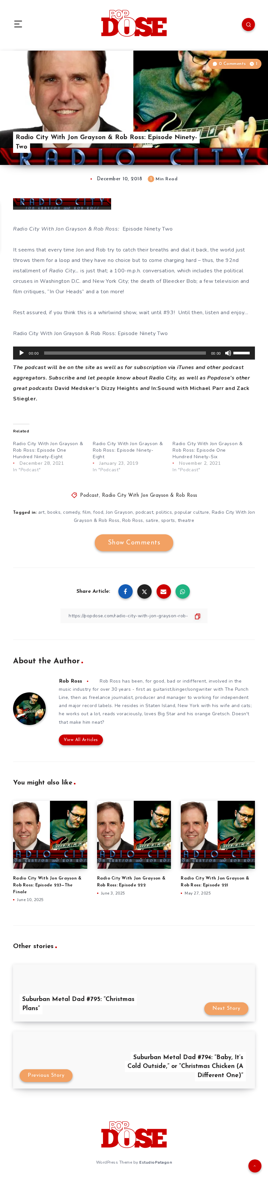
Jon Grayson (119, 512)
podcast (145, 512)
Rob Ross (132, 520)
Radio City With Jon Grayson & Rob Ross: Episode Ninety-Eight (128, 450)
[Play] (21, 353)
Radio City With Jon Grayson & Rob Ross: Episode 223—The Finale (47, 885)
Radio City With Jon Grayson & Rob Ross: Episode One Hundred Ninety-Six (208, 450)
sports (168, 520)
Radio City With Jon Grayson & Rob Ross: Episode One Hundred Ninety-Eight (48, 450)
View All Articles (81, 740)
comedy (71, 512)
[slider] (242, 352)
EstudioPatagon (155, 1162)
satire (152, 520)
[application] (134, 353)
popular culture (192, 512)
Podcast (89, 495)
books (54, 512)
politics (164, 512)
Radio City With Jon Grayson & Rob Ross (149, 495)
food (98, 512)
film (86, 512)
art (41, 512)
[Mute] (228, 353)
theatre (186, 520)
